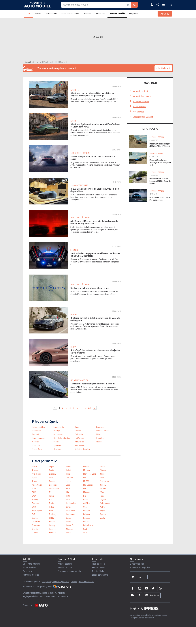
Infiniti (68, 470)
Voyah (102, 510)
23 (89, 408)
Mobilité (35, 441)
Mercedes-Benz (89, 473)
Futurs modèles (38, 426)
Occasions (100, 13)
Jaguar (69, 481)
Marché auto (80, 445)
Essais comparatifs (100, 574)
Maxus (68, 532)
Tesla (102, 495)
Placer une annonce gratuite (69, 571)
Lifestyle (56, 430)
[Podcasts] (139, 595)
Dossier (78, 430)
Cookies (74, 581)
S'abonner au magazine (140, 567)
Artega (34, 481)
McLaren (86, 470)
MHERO (86, 481)
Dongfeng (53, 484)
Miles (98, 434)
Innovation (36, 430)
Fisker (51, 506)
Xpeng (103, 514)
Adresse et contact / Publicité (52, 592)
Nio (84, 495)
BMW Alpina (37, 510)
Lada (68, 499)
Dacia (51, 470)
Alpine (34, 477)
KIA (67, 492)
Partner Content (102, 430)
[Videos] (132, 595)
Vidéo (77, 426)
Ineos (68, 466)
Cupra (51, 466)
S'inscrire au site (137, 563)
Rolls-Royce (88, 525)
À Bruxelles (79, 441)
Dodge (52, 481)
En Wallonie (79, 437)
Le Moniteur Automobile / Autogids (53, 596)
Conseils (87, 13)
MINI (85, 488)
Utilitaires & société (117, 13)
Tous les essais (98, 563)
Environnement (38, 437)
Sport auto (57, 445)
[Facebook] (132, 588)
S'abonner (165, 13)
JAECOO (69, 477)
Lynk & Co (70, 525)
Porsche (86, 517)
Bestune (35, 503)
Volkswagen (105, 503)
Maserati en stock (140, 91)
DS (50, 492)
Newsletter (154, 595)
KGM (68, 488)
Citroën (35, 532)
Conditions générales (60, 581)
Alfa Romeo (36, 473)
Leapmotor (70, 514)
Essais (38, 13)
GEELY (51, 517)
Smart (102, 477)
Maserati (69, 528)
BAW (34, 495)
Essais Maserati (139, 106)
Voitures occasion (65, 563)
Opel (85, 506)
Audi (34, 488)
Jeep (68, 484)
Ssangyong (104, 481)
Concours (57, 448)
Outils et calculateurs (70, 13)
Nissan (86, 499)
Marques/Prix (51, 13)
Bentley (35, 499)
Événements (58, 426)
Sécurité (35, 434)
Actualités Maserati (141, 101)
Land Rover (70, 510)
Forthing (52, 514)
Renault (86, 521)
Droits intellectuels (86, 581)
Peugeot (86, 510)
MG (84, 477)
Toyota (103, 499)
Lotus (68, 521)
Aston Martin (37, 484)
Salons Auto (37, 448)
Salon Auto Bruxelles (31, 563)
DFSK (51, 477)
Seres (102, 466)
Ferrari (51, 495)
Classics (99, 441)
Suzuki (103, 488)
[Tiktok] (153, 588)
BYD (33, 514)
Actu (28, 13)
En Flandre (79, 434)
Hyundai (52, 532)
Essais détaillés (98, 571)
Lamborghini (71, 503)
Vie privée (46, 581)
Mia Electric (88, 484)
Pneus (55, 441)
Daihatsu (52, 473)
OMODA (86, 503)
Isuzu (68, 473)
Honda (52, 521)
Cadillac (35, 517)
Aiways (35, 470)
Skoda (102, 473)
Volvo (102, 506)
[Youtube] (146, 588)
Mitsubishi (87, 492)
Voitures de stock (65, 567)
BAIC (34, 492)
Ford (51, 510)
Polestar (86, 514)
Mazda (86, 466)
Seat (85, 532)
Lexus (68, 517)
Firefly (51, 503)
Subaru (103, 484)
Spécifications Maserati (143, 116)
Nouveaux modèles (31, 574)
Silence (103, 470)
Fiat (50, 499)
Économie (36, 445)
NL (171, 5)
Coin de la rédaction (61, 437)
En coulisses (58, 434)
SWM (102, 492)
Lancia (68, 506)
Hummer (52, 528)
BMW (34, 506)
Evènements (28, 571)
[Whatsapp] (160, 588)
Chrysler (35, 528)
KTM (68, 495)
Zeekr (102, 517)
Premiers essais (98, 567)
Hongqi (52, 525)
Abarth (34, 466)
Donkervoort (54, 488)
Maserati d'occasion (142, 96)
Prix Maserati (138, 111)
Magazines (133, 13)
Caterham (36, 521)
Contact (139, 577)
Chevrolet (36, 525)
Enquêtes (100, 437)
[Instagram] (139, 588)
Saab (85, 528)
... (85, 408)
